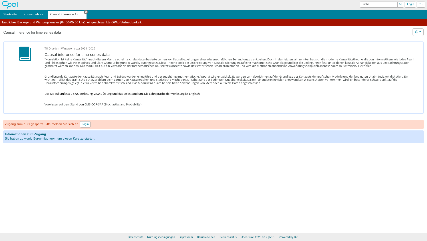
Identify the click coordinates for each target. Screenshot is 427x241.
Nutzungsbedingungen (161, 237)
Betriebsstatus (228, 237)
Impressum (186, 237)
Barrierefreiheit (206, 237)
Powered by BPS (289, 237)
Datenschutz (135, 237)
